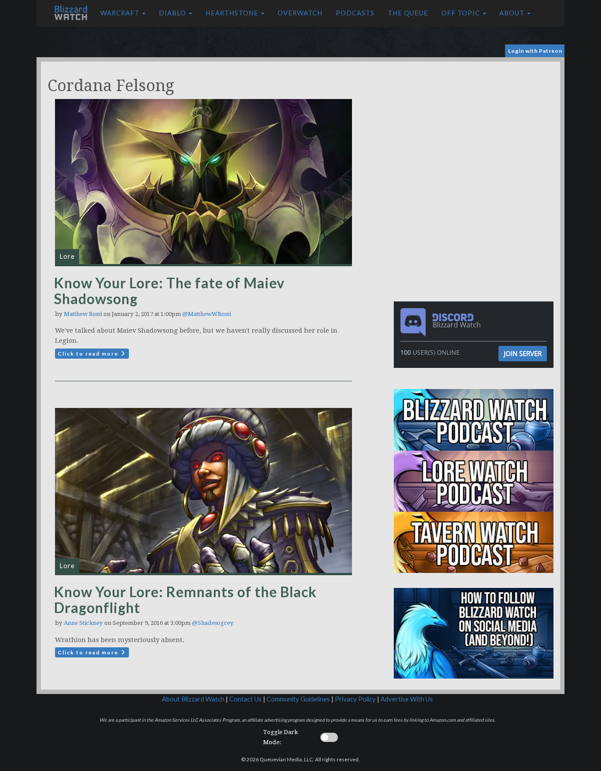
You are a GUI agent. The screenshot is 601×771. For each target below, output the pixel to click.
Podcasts (355, 13)
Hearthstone (232, 13)
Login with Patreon (535, 51)
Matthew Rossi (83, 314)
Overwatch (300, 13)
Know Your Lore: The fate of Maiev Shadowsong (169, 290)
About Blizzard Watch (193, 699)
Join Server (523, 353)
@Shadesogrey (213, 623)
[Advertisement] (476, 123)
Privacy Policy (355, 699)
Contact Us (245, 699)
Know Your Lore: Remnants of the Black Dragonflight (185, 599)
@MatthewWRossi (206, 314)
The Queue (408, 13)
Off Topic (461, 13)
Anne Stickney (83, 623)
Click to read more (89, 353)
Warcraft (120, 13)
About (512, 13)
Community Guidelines (298, 699)
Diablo (173, 13)
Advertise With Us (407, 699)
